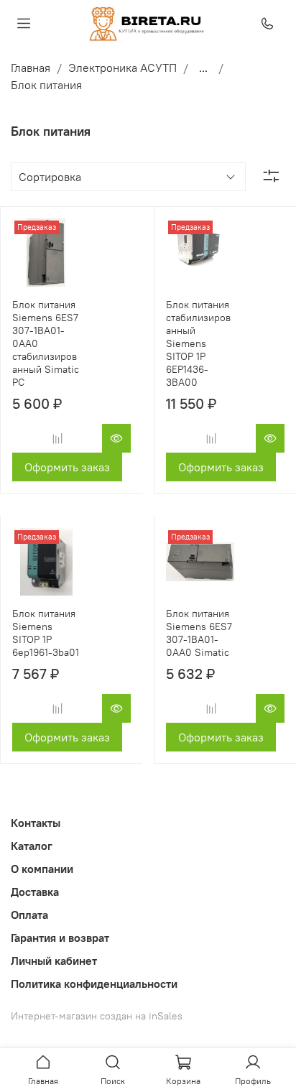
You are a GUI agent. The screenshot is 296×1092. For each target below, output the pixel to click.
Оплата (29, 914)
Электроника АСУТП (122, 67)
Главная (30, 67)
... (203, 67)
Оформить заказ (67, 467)
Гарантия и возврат (60, 937)
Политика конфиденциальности (94, 983)
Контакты (35, 822)
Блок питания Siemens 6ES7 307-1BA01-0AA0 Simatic (199, 633)
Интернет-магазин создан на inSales (96, 1015)
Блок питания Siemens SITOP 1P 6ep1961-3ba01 (45, 633)
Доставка (35, 891)
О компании (42, 868)
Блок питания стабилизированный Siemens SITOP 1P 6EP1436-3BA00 (198, 343)
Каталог (31, 845)
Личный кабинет (54, 960)
